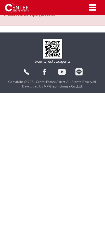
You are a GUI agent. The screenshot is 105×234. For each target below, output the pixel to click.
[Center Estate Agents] (52, 8)
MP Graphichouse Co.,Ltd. (63, 86)
